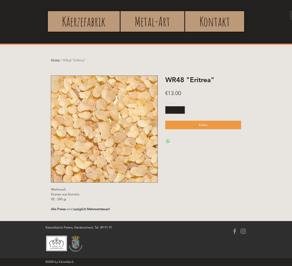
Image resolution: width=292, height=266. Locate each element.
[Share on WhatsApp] (168, 141)
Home (55, 60)
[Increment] (181, 110)
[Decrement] (168, 110)
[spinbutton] (175, 110)
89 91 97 (106, 227)
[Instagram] (243, 231)
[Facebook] (234, 231)
